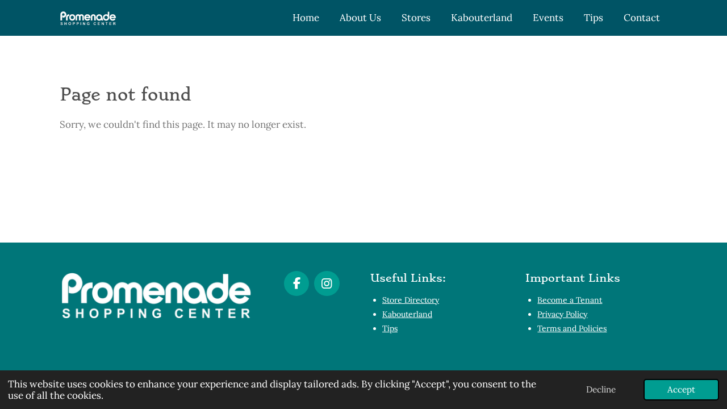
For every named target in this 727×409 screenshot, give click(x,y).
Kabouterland (407, 314)
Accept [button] (681, 389)
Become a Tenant (569, 300)
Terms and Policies (572, 328)
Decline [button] (601, 389)
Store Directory (410, 300)
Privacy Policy (562, 314)
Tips (390, 328)
